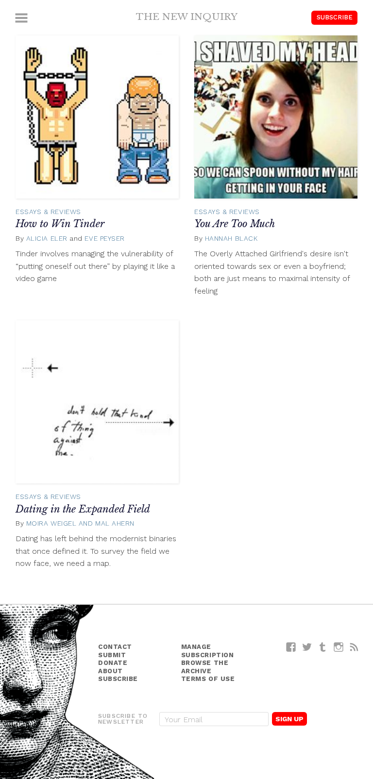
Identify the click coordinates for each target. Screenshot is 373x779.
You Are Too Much (234, 224)
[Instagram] (339, 646)
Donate (112, 662)
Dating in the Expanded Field (83, 509)
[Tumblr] (323, 646)
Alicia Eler (47, 238)
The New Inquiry (186, 16)
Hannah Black (231, 238)
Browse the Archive (205, 667)
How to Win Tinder (60, 224)
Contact (115, 646)
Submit (112, 655)
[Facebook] (291, 646)
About (110, 671)
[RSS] (354, 646)
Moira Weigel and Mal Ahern (80, 523)
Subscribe (335, 17)
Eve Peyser (105, 238)
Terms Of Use (208, 678)
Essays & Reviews (48, 211)
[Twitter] (307, 646)
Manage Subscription (207, 651)
